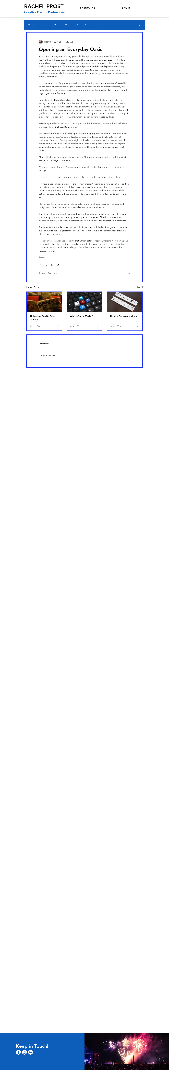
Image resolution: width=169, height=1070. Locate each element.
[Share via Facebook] (40, 265)
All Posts (30, 25)
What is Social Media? (81, 316)
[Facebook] (18, 1052)
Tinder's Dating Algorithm (123, 316)
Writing (57, 25)
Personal (88, 25)
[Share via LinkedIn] (52, 265)
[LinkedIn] (30, 1052)
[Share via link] (58, 265)
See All (140, 287)
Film (78, 25)
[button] (139, 25)
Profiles (100, 25)
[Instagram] (24, 1052)
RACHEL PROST (44, 6)
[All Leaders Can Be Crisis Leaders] (44, 302)
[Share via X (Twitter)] (46, 265)
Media (68, 25)
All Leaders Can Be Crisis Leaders (42, 317)
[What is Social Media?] (84, 302)
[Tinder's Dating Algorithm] (124, 302)
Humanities (44, 25)
